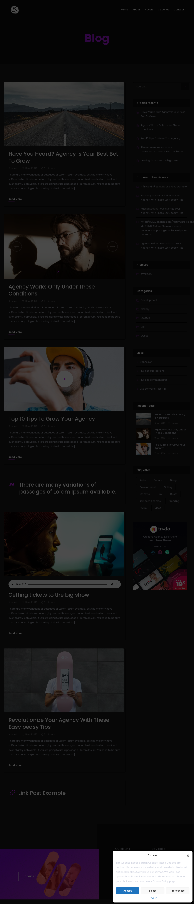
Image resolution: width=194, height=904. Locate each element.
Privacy (153, 898)
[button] (187, 855)
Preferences (178, 890)
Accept (128, 890)
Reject (152, 890)
